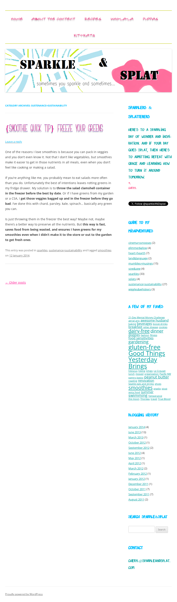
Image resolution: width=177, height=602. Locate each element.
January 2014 (136, 427)
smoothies (104, 250)
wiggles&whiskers (139, 289)
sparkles (42, 250)
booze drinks (160, 323)
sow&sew (134, 269)
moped (140, 373)
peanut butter (156, 377)
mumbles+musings (140, 263)
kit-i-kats (84, 35)
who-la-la (122, 18)
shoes (158, 383)
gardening (138, 342)
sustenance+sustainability (65, 250)
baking (132, 323)
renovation (146, 380)
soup (164, 388)
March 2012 (135, 468)
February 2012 (137, 473)
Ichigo (149, 370)
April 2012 (134, 463)
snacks (157, 388)
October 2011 (137, 489)
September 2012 (138, 448)
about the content (53, 18)
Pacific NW (165, 373)
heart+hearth (136, 253)
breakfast (135, 327)
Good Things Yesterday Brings (146, 359)
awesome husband (155, 320)
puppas (150, 18)
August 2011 (136, 499)
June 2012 (134, 453)
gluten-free (144, 347)
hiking (141, 370)
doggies (134, 335)
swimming (137, 395)
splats (132, 279)
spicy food (134, 392)
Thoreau (145, 398)
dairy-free (139, 331)
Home (17, 18)
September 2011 (138, 494)
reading (132, 380)
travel (154, 398)
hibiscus (132, 370)
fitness (153, 335)
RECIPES (93, 18)
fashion (145, 335)
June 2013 (134, 432)
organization (151, 373)
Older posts (15, 282)
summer (147, 392)
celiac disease (150, 327)
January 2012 (136, 479)
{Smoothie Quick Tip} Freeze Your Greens (54, 128)
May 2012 (134, 458)
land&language (138, 258)
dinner (156, 331)
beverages (144, 323)
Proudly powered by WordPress (24, 594)
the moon (133, 398)
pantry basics (135, 377)
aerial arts (134, 320)
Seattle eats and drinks (141, 383)
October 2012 (137, 442)
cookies (163, 327)
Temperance (155, 395)
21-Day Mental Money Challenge (146, 317)
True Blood (164, 398)
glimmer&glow (137, 248)
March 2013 (135, 437)
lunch (131, 373)
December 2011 (138, 484)
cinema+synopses (139, 243)
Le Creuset (160, 370)
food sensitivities (140, 338)
